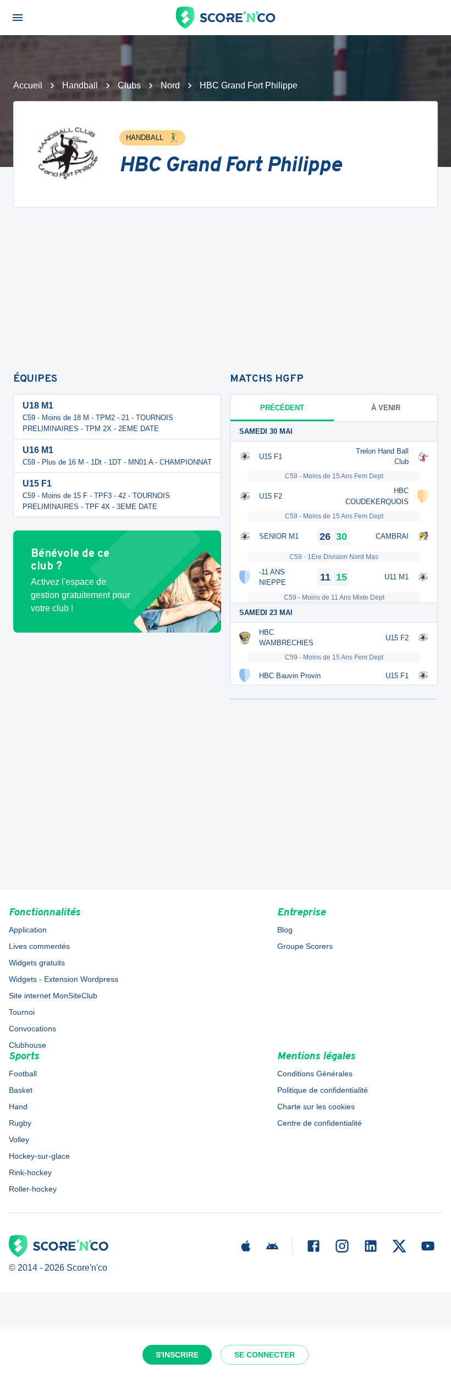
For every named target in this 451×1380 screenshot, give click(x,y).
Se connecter (264, 1354)
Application (28, 929)
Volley (19, 1139)
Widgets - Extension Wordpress (63, 979)
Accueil (27, 85)
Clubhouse (27, 1045)
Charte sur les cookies (316, 1106)
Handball (80, 85)
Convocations (32, 1028)
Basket (20, 1090)
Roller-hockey (33, 1189)
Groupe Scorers (305, 946)
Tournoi (22, 1012)
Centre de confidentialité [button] (319, 1123)
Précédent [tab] (282, 408)
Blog (285, 929)
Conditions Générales (315, 1073)
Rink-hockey (30, 1172)
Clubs (129, 85)
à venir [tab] (385, 408)
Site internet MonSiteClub (53, 995)
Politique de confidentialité (322, 1090)
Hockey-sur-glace (39, 1156)
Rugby (20, 1123)
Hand (18, 1106)
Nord (170, 85)
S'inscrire (177, 1354)
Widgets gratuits (37, 962)
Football (23, 1073)
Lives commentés (39, 946)
